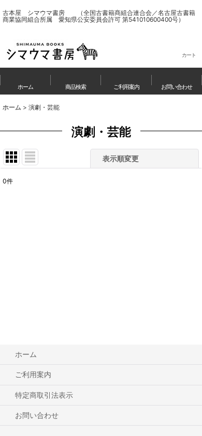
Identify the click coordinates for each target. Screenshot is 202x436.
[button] (76, 81)
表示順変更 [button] (121, 158)
